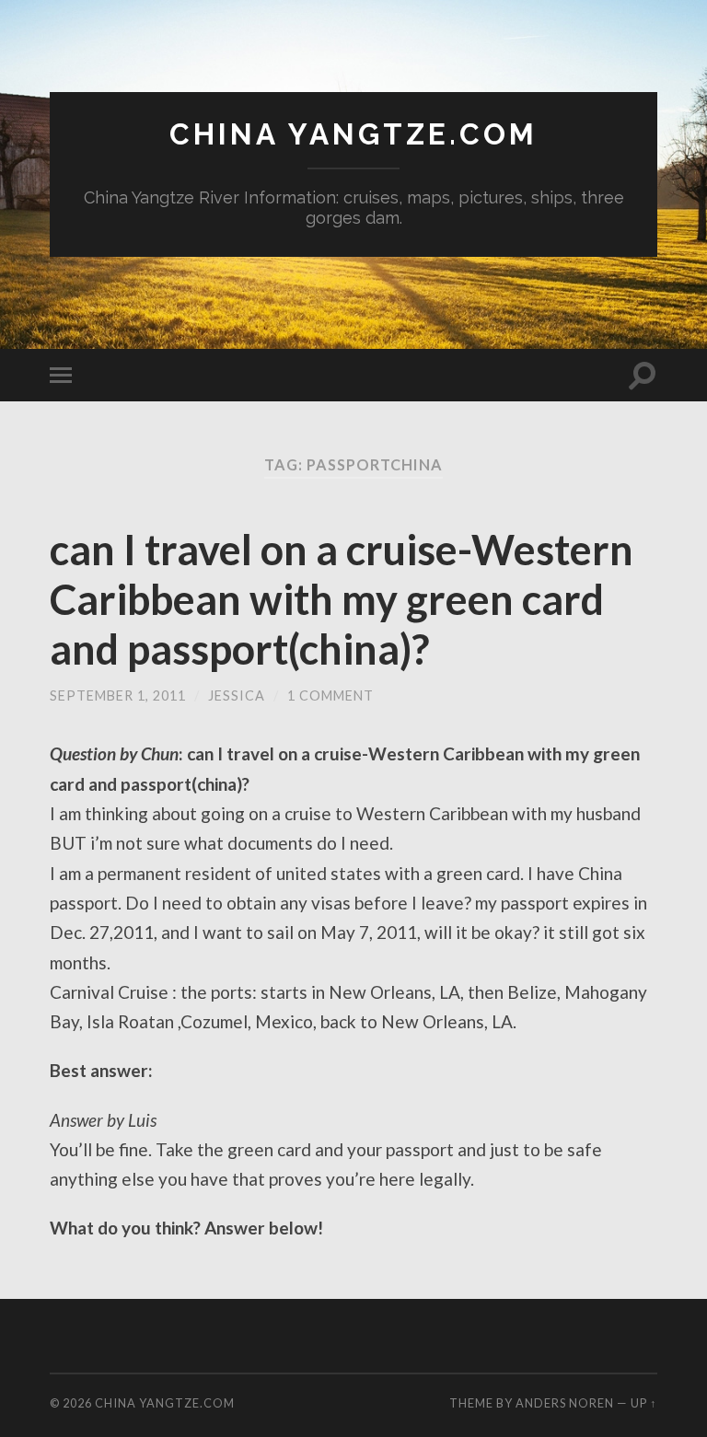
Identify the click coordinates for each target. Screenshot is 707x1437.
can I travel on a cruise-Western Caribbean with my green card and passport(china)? (341, 599)
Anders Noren (565, 1403)
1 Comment (330, 695)
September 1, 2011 (118, 695)
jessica (236, 695)
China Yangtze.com (353, 134)
